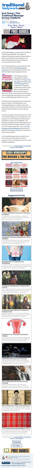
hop (16, 25)
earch (22, 25)
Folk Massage (20, 83)
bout (19, 27)
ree (10, 25)
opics (13, 27)
